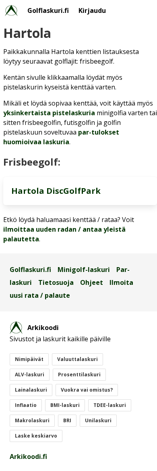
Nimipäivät (29, 359)
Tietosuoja (56, 282)
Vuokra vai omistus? (87, 389)
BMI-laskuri (65, 405)
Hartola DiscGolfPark (56, 190)
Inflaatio (26, 405)
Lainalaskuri (31, 389)
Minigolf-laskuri (84, 269)
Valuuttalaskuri (77, 359)
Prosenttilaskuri (79, 374)
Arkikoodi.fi (28, 456)
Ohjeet (91, 282)
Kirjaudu (92, 10)
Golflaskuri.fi (48, 10)
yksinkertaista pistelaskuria (49, 112)
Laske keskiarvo (36, 435)
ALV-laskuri (29, 374)
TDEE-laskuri (109, 405)
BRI (67, 420)
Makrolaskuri (32, 420)
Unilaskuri (98, 420)
